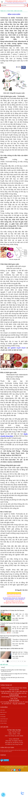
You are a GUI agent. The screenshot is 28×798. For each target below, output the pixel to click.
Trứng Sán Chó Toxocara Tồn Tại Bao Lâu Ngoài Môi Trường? (13, 623)
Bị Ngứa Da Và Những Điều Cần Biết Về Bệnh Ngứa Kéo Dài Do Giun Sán (13, 668)
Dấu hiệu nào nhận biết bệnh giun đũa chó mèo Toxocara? (12, 675)
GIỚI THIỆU (2, 710)
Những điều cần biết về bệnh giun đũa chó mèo (12, 679)
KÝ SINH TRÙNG (10, 10)
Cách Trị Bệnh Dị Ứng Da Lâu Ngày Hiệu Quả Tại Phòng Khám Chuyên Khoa (14, 672)
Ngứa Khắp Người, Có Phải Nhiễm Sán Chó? (11, 648)
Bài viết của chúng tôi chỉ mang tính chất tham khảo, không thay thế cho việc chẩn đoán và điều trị (13, 751)
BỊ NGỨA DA (2, 714)
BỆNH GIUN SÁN (3, 721)
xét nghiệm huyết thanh (16, 348)
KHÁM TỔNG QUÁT (4, 718)
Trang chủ (3, 10)
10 (22, 661)
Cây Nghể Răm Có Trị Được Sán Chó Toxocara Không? (12, 611)
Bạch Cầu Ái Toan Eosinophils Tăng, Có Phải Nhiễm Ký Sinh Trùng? (13, 636)
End (25, 661)
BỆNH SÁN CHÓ (3, 712)
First (3, 661)
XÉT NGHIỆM (2, 716)
